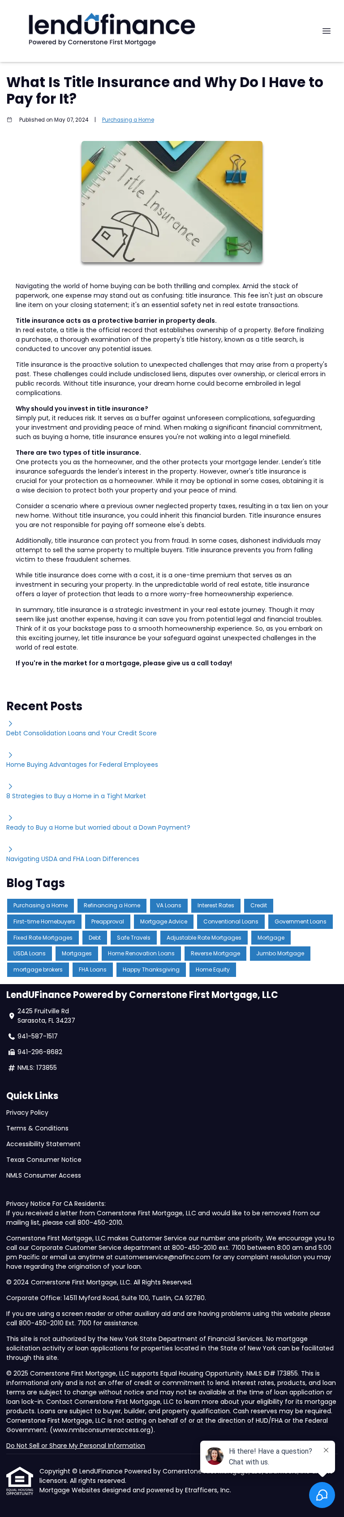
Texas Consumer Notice (44, 1159)
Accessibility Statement (43, 1143)
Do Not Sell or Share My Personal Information (75, 1445)
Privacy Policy (27, 1112)
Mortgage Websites (70, 1490)
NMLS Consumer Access (44, 1175)
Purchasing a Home (128, 119)
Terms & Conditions (37, 1128)
